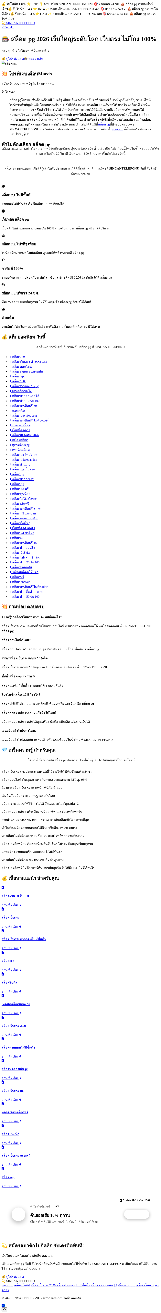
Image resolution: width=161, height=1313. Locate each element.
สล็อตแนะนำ (126, 1285)
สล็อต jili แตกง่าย (23, 513)
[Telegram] (3, 1305)
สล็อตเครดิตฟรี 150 (24, 542)
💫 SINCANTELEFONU (18, 23)
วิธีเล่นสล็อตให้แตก (24, 572)
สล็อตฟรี (17, 577)
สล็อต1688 (18, 381)
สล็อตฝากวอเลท (22, 479)
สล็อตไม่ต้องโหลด (24, 498)
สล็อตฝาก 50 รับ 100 (25, 596)
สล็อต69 (17, 538)
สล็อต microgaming (24, 459)
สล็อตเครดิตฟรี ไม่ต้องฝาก (29, 586)
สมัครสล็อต (19, 440)
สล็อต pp (17, 474)
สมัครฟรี (8, 27)
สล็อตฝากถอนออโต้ (25, 396)
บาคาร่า (117, 129)
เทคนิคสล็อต (20, 449)
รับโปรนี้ (139, 1214)
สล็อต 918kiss (20, 552)
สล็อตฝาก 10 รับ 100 (25, 400)
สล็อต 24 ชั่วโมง (22, 533)
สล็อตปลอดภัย (21, 567)
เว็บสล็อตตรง (20, 430)
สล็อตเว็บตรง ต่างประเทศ (29, 361)
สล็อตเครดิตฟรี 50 (24, 405)
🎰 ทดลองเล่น (33, 58)
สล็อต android (20, 582)
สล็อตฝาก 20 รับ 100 (25, 562)
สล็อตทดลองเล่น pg (25, 386)
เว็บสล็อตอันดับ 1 (23, 528)
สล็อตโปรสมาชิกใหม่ (26, 557)
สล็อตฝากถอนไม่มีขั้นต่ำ (73, 1285)
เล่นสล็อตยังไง (21, 391)
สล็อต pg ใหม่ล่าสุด (24, 454)
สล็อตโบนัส (22, 1285)
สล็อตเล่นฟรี (20, 503)
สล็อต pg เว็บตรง (23, 469)
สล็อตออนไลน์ (21, 366)
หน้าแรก (7, 1285)
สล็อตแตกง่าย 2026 (24, 518)
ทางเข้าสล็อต (20, 425)
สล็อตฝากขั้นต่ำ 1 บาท (27, 591)
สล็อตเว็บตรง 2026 (43, 1285)
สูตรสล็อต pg (20, 445)
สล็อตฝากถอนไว (23, 547)
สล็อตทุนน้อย (20, 493)
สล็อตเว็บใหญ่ (21, 523)
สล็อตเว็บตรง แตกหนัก (27, 371)
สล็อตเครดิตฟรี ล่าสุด (26, 508)
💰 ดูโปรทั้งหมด (13, 58)
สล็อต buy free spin (24, 415)
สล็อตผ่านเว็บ (20, 464)
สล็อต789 (18, 356)
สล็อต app (18, 376)
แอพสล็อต (18, 410)
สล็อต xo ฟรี (20, 489)
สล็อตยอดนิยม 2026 (25, 435)
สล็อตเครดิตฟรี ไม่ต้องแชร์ (30, 420)
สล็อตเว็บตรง (145, 1285)
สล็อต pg (104, 124)
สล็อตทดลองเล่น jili (104, 1285)
